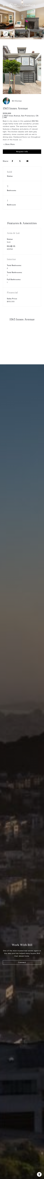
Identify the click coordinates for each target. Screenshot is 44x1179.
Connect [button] (22, 962)
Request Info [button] (22, 151)
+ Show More (9, 144)
